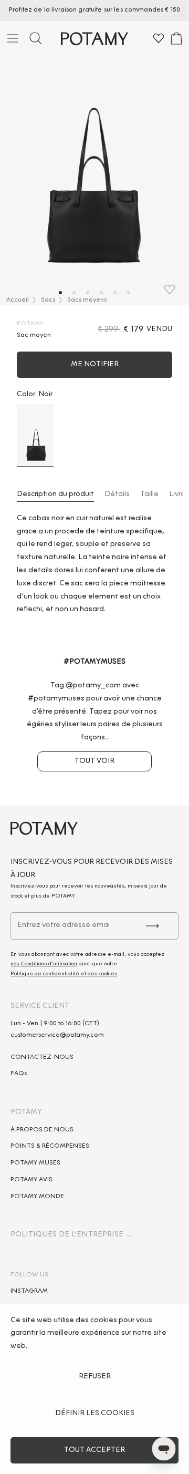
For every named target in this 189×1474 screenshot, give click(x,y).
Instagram (29, 1291)
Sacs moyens (87, 300)
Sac (176, 40)
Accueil (17, 300)
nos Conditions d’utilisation (43, 964)
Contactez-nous (42, 1057)
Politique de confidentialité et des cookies (63, 974)
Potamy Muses (35, 1163)
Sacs (48, 300)
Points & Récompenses (49, 1146)
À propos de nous (42, 1129)
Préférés (158, 40)
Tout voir (94, 761)
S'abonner (152, 926)
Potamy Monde (37, 1196)
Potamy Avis (31, 1179)
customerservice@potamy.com (57, 1035)
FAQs (18, 1073)
